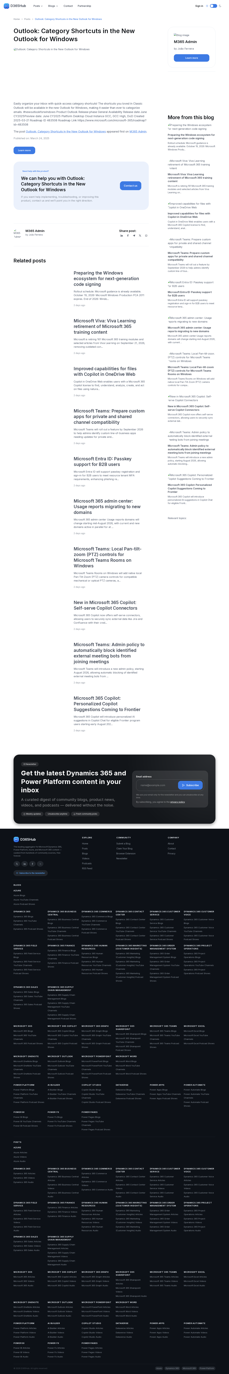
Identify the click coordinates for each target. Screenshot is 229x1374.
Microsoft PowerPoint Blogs (95, 1061)
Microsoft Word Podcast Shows (131, 1073)
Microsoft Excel (194, 1026)
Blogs (51, 5)
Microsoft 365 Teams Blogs (163, 1031)
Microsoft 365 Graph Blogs (95, 1031)
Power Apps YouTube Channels (165, 1094)
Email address (144, 776)
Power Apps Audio (159, 1337)
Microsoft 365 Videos (24, 1281)
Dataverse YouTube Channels (130, 1094)
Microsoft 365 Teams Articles (164, 1277)
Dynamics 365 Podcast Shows (28, 929)
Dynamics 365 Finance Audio (62, 1216)
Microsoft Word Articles (127, 1307)
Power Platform (24, 1085)
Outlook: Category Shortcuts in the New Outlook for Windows (66, 131)
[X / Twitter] (17, 864)
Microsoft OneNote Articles (27, 1307)
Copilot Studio (91, 1085)
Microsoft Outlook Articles (60, 1307)
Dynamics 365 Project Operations (198, 947)
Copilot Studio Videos (92, 1332)
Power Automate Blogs (195, 1089)
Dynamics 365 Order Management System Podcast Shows (164, 977)
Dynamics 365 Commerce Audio (97, 1189)
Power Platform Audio (24, 1337)
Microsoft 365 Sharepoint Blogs (131, 1034)
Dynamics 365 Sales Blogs (26, 992)
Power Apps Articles (160, 1328)
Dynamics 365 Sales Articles (27, 1241)
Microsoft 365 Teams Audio (163, 1285)
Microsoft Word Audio (126, 1315)
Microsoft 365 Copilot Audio (61, 1285)
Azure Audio (20, 1161)
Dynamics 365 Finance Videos (62, 1212)
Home (17, 19)
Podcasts (87, 863)
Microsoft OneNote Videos (26, 1311)
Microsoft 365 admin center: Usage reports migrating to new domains (107, 506)
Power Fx (53, 1112)
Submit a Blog (123, 843)
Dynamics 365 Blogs (23, 916)
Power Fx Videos (56, 1352)
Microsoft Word (126, 1056)
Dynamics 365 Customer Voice (199, 913)
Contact (68, 5)
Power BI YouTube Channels (27, 1121)
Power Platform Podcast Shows (29, 1102)
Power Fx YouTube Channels (62, 1121)
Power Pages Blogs (91, 1117)
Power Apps (157, 1085)
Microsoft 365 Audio (23, 1285)
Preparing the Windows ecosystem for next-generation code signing (106, 278)
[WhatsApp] (146, 235)
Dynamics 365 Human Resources (94, 947)
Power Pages (90, 1112)
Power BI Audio (21, 1356)
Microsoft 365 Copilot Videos (62, 1281)
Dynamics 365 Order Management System (163, 947)
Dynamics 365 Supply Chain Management (61, 988)
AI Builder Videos (56, 1332)
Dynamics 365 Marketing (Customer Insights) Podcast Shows (129, 977)
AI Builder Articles (56, 1328)
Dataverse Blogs (124, 1089)
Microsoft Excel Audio (194, 1285)
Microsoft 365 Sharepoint (125, 1027)
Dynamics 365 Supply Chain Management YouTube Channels (61, 1007)
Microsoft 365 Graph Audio (95, 1285)
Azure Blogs (19, 895)
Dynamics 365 (22, 911)
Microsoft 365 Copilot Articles (62, 1277)
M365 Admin (137, 131)
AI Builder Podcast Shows (60, 1098)
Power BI (19, 1112)
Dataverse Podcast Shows (128, 1098)
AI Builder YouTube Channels (62, 1094)
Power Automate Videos (195, 1332)
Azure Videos (20, 1157)
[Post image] (42, 288)
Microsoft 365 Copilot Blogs (61, 1031)
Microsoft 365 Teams (163, 1026)
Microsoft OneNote (26, 1056)
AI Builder (54, 1085)
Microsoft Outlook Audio (59, 1315)
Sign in (199, 5)
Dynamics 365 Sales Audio (27, 1250)
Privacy (171, 853)
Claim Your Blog (124, 848)
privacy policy (177, 802)
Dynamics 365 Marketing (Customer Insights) (131, 947)
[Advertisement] (81, 77)
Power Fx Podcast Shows (60, 1125)
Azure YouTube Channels (26, 899)
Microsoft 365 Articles (24, 1277)
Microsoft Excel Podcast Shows (199, 1043)
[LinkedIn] (121, 235)
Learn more (24, 150)
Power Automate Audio (195, 1337)
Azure (17, 890)
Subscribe (192, 785)
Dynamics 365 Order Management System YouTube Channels (164, 965)
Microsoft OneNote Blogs (26, 1061)
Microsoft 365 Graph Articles (96, 1277)
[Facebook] (127, 235)
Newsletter (121, 858)
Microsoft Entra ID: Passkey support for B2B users (190, 294)
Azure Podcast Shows (24, 904)
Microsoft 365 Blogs (23, 1031)
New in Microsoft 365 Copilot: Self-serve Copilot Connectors (189, 408)
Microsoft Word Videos (127, 1311)
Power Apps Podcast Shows (163, 1098)
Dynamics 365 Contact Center (130, 913)
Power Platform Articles (25, 1328)
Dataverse (122, 1085)
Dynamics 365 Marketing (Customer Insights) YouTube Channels (130, 965)
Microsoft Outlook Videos (60, 1311)
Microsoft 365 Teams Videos (164, 1281)
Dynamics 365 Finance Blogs (62, 950)
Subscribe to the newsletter (32, 873)
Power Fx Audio (55, 1356)
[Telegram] (134, 235)
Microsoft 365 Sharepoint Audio (131, 1296)
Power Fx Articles (56, 1348)
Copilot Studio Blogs (91, 1089)
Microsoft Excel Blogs (194, 1031)
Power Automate (194, 1085)
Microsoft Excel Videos (195, 1281)
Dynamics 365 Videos (24, 1178)
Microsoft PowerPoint (96, 1056)
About (171, 843)
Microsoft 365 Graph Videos (95, 1281)
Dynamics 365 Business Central (62, 913)
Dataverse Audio (124, 1337)
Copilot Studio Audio (91, 1337)
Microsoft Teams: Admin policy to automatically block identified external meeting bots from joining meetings (191, 449)
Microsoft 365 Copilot (62, 1026)
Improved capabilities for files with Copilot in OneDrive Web (189, 215)
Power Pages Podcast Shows (96, 1129)
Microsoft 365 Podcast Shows (28, 1043)
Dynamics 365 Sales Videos (27, 1246)
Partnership (84, 5)
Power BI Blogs (21, 1117)
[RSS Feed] (40, 864)
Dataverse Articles (125, 1328)
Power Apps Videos (159, 1332)
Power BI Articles (22, 1348)
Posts (36, 5)
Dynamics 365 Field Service (25, 947)
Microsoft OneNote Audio (26, 1315)
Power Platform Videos (25, 1332)
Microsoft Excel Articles (195, 1277)
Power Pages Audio (91, 1356)
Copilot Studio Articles (92, 1328)
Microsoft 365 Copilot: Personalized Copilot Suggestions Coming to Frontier (107, 704)
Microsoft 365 (23, 1026)
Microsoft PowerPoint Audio (95, 1315)
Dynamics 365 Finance (61, 945)
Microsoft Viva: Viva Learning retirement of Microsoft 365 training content (105, 326)
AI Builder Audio (55, 1337)
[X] (140, 235)
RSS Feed (87, 868)
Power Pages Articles (92, 1348)
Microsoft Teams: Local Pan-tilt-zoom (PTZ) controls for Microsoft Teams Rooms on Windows (191, 371)
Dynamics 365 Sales (26, 987)
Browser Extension (126, 853)
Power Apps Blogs (159, 1089)
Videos (85, 858)
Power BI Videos (21, 1352)
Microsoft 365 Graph (95, 1026)
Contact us (130, 185)
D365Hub (18, 6)
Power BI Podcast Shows (26, 1125)
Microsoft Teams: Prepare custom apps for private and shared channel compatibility (109, 416)
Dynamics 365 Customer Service (165, 913)
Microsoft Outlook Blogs (59, 1061)
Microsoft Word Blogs (126, 1061)
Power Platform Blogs (24, 1089)
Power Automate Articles (196, 1328)
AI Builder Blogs (55, 1089)
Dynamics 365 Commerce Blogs (97, 916)
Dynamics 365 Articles (24, 1173)
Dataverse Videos (124, 1332)
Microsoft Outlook (60, 1056)
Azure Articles (20, 1152)
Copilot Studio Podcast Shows (96, 1102)
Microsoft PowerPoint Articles (96, 1307)
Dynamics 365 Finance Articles (63, 1207)
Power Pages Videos (92, 1352)
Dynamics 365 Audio (24, 1182)
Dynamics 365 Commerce (97, 911)
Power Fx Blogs (55, 1117)
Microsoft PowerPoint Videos (96, 1311)
